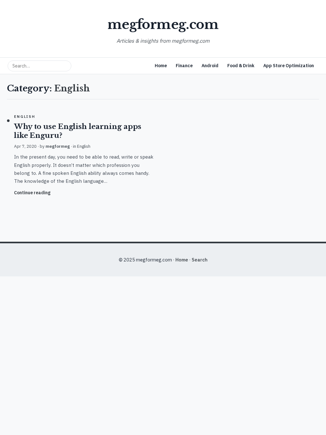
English (24, 116)
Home (161, 65)
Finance (184, 65)
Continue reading (32, 193)
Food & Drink (240, 65)
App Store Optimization (288, 65)
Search (200, 260)
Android (210, 65)
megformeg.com (163, 24)
